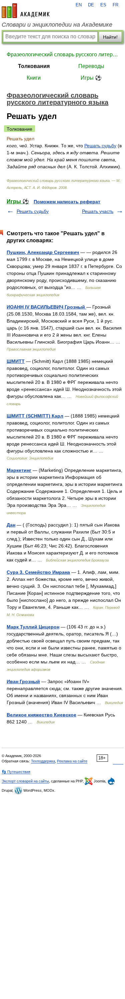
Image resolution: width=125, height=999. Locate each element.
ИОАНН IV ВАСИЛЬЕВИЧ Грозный (46, 307)
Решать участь (97, 211)
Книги (34, 78)
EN (79, 5)
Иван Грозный (23, 681)
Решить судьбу (33, 211)
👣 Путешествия (16, 772)
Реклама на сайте (72, 761)
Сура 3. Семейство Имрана (38, 572)
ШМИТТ (16, 361)
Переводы (91, 66)
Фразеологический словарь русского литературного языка (62, 54)
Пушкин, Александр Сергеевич (43, 252)
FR (115, 5)
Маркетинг (19, 470)
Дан (11, 524)
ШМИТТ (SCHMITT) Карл (35, 416)
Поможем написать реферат (67, 201)
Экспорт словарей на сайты (25, 781)
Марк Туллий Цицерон (33, 626)
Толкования (34, 66)
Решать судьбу (100, 145)
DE (91, 5)
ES (103, 5)
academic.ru (26, 10)
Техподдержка (43, 761)
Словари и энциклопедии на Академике (57, 24)
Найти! (110, 37)
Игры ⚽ (91, 78)
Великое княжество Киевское (41, 714)
